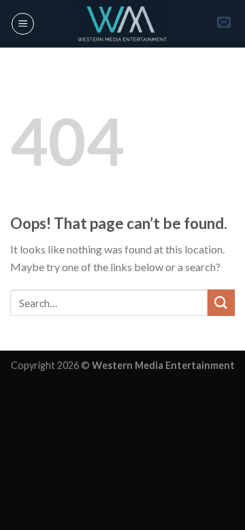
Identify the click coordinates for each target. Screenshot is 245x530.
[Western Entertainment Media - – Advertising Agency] (122, 24)
